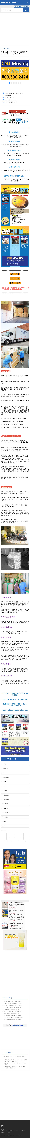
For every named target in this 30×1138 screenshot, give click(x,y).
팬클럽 (2, 1126)
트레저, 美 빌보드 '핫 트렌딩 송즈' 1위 (11, 1013)
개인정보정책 (15, 1130)
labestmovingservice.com (10, 99)
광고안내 (3, 1132)
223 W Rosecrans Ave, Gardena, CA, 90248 (14, 93)
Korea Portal (9, 2)
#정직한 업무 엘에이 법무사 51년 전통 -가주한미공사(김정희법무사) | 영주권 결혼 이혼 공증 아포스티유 (16, 918)
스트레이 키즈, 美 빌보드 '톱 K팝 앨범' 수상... (13, 1003)
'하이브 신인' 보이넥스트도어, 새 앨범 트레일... (13, 1017)
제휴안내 (22, 1130)
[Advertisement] (15, 29)
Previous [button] (3, 73)
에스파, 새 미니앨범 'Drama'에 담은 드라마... (13, 1007)
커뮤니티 (2, 1129)
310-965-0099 (8, 95)
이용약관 (9, 1130)
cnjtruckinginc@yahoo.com (11, 102)
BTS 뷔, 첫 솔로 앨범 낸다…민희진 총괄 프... (13, 1019)
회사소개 (3, 1130)
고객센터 (9, 1132)
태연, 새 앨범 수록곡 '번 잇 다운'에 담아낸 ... (12, 1005)
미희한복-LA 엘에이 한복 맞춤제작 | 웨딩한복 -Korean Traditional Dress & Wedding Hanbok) (16, 904)
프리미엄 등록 (18, 6)
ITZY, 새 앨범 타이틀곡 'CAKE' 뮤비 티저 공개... (13, 1015)
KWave (2, 1125)
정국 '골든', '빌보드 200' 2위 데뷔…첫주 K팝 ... (13, 1001)
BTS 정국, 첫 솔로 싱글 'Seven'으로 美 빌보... (13, 1011)
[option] (15, 70)
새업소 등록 (25, 6)
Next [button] (27, 73)
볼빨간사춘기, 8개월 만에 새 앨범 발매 (11, 1009)
